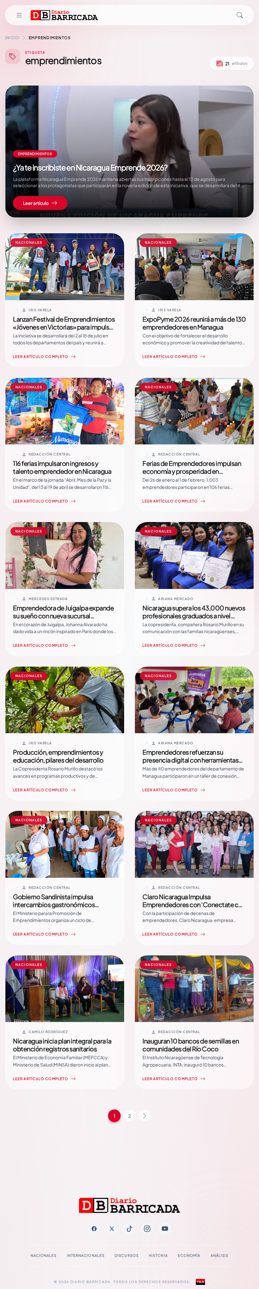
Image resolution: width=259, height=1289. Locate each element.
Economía (189, 1255)
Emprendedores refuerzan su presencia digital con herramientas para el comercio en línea (190, 760)
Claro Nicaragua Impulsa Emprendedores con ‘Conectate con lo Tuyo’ (193, 904)
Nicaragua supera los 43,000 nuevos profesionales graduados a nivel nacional (193, 615)
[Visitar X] (111, 1228)
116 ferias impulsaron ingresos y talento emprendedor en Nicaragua (62, 467)
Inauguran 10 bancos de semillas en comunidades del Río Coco (190, 1045)
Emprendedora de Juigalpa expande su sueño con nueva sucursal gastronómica (63, 615)
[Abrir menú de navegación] (19, 15)
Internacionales (86, 1255)
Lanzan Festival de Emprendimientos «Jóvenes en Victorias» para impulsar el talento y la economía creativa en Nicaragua (64, 331)
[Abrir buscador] (239, 15)
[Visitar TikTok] (129, 1228)
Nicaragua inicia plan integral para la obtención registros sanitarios (62, 1045)
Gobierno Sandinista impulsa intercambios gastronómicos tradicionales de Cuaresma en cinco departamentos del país (62, 908)
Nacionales (44, 1255)
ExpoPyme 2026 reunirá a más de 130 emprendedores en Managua (194, 323)
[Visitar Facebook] (94, 1228)
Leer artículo (36, 203)
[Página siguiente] (144, 1115)
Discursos (127, 1255)
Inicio (12, 37)
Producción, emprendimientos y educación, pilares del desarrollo (58, 756)
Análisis (220, 1255)
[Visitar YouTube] (165, 1228)
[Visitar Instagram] (147, 1228)
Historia (158, 1255)
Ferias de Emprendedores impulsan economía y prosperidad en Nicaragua (191, 471)
